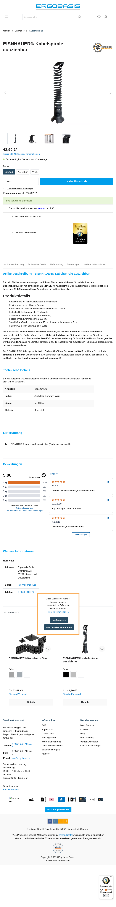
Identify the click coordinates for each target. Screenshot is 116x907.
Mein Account (87, 725)
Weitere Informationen (94, 264)
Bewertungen (73, 264)
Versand (42, 208)
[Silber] (19, 674)
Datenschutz (48, 733)
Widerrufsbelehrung (51, 741)
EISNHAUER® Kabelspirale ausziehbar (80, 660)
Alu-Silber (22, 172)
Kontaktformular (11, 789)
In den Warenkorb (76, 181)
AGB (44, 725)
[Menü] (6, 17)
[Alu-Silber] (73, 674)
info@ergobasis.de (21, 758)
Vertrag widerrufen (89, 741)
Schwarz (9, 172)
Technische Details (37, 264)
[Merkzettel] (98, 17)
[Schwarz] (12, 674)
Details (31, 702)
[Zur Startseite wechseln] (58, 7)
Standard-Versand (17, 694)
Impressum (47, 729)
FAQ (82, 733)
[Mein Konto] (105, 17)
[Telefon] (65, 821)
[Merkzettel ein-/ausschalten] (48, 649)
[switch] (106, 895)
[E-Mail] (60, 821)
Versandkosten (65, 835)
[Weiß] (27, 674)
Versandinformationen (52, 745)
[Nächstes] (110, 93)
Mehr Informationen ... (58, 612)
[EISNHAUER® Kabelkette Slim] (31, 639)
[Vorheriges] (5, 93)
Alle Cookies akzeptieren (59, 627)
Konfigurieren (59, 620)
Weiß (34, 172)
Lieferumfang (56, 264)
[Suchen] (79, 17)
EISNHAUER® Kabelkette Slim (28, 658)
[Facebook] (50, 821)
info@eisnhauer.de (27, 584)
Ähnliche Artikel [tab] (11, 612)
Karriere (46, 753)
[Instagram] (55, 821)
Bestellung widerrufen (58, 809)
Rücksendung (87, 737)
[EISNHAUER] (102, 47)
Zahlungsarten (49, 737)
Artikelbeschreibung (14, 264)
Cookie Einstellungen (90, 745)
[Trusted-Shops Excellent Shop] (80, 233)
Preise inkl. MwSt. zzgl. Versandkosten (21, 154)
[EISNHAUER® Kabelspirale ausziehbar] (85, 639)
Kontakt (84, 729)
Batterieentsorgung (51, 749)
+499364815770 (26, 592)
